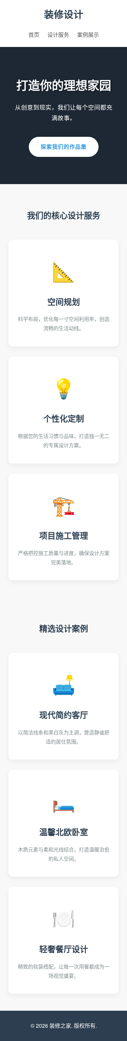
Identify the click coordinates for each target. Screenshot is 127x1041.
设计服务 (58, 34)
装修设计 (63, 14)
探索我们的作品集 (64, 146)
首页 (33, 34)
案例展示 (88, 34)
